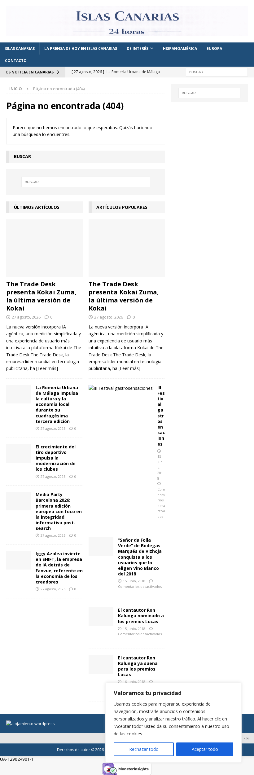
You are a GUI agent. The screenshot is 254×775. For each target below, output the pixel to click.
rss (246, 738)
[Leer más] (47, 368)
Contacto (16, 60)
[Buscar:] (217, 72)
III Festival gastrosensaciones (161, 416)
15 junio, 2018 (134, 581)
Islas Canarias (20, 48)
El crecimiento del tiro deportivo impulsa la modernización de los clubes (56, 458)
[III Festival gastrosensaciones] (121, 388)
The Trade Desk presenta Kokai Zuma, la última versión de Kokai (41, 296)
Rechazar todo (144, 749)
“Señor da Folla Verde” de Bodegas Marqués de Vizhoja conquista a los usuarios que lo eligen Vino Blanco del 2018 (140, 557)
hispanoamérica (180, 48)
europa (214, 48)
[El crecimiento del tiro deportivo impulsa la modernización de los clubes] (18, 453)
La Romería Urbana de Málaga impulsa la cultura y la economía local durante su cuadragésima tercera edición (57, 404)
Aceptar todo (205, 749)
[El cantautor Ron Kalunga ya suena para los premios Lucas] (101, 664)
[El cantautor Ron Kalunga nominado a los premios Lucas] (101, 616)
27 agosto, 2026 (26, 317)
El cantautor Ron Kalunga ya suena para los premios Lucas (138, 666)
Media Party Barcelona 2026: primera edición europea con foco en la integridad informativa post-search (59, 511)
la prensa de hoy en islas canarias (80, 48)
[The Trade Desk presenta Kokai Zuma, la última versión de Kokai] (44, 248)
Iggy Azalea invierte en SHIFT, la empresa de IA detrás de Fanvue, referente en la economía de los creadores (59, 568)
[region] (173, 723)
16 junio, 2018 (134, 681)
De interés (137, 48)
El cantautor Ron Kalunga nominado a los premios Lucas (141, 615)
